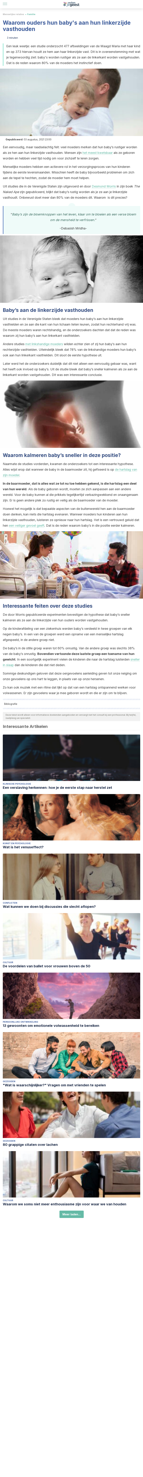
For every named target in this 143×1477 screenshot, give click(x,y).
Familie (31, 14)
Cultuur (8, 962)
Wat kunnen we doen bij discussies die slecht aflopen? (49, 907)
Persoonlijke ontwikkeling (20, 1022)
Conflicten (10, 903)
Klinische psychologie (17, 784)
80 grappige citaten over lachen (30, 1145)
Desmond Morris (104, 186)
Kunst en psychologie (17, 843)
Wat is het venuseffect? (23, 847)
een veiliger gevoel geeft (26, 525)
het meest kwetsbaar (97, 153)
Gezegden (9, 1081)
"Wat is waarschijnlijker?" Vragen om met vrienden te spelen (54, 1085)
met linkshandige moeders (44, 344)
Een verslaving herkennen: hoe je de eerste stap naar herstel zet (57, 787)
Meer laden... (71, 1214)
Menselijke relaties (13, 14)
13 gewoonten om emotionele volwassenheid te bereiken (51, 1026)
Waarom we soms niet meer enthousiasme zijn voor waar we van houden (64, 1204)
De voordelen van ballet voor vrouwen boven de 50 (46, 966)
